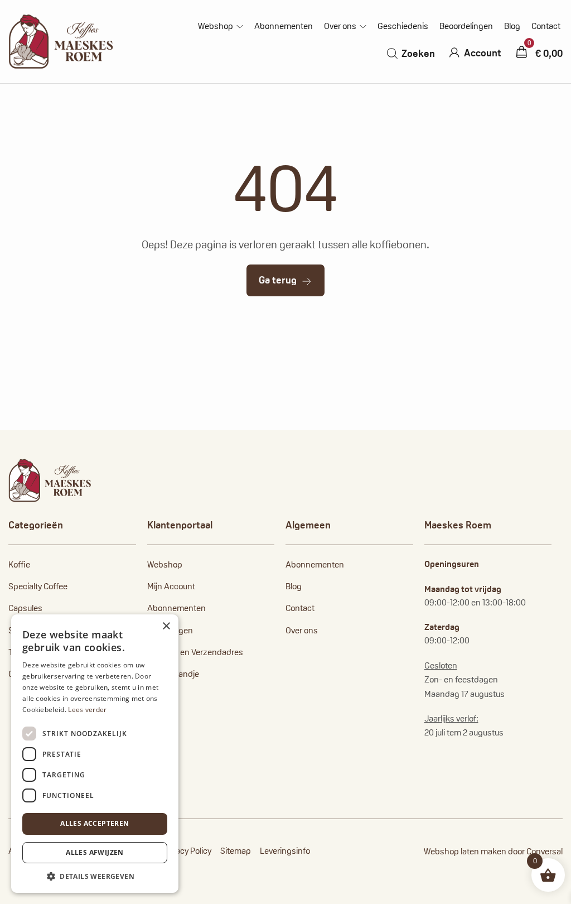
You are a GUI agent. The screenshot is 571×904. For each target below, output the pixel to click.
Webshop (215, 26)
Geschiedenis (403, 26)
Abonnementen (283, 26)
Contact (545, 26)
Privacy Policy (186, 850)
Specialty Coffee (37, 586)
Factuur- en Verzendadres (195, 652)
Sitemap (235, 850)
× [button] (166, 626)
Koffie (19, 564)
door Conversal (535, 851)
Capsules (25, 608)
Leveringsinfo (285, 850)
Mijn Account (171, 586)
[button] (94, 876)
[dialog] (94, 753)
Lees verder (87, 709)
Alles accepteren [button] (94, 823)
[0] (521, 52)
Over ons (340, 26)
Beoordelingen (466, 26)
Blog (512, 26)
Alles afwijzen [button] (95, 852)
